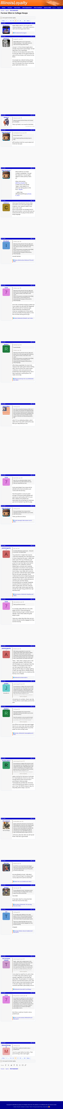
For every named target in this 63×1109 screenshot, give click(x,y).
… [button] (8, 20)
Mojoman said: (16, 118)
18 (20, 20)
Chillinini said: (16, 241)
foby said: (15, 548)
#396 (31, 885)
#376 (31, 23)
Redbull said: (16, 648)
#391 (31, 681)
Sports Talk (47, 7)
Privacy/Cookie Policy (38, 1106)
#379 (31, 130)
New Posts (17, 7)
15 (13, 20)
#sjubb (21, 189)
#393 (31, 758)
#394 (31, 818)
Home (3, 7)
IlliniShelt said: (16, 345)
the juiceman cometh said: (19, 995)
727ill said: (15, 406)
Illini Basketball (27, 7)
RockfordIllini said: (17, 821)
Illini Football (38, 7)
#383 (31, 285)
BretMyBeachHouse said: (19, 133)
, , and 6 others (23, 261)
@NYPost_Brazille (20, 183)
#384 (31, 342)
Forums (10, 7)
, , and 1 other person (23, 931)
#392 (31, 706)
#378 (31, 115)
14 (10, 20)
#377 (31, 36)
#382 (31, 238)
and (21, 33)
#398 (31, 956)
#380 (31, 168)
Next (28, 20)
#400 (31, 1042)
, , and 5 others (23, 881)
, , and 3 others (23, 734)
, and (23, 989)
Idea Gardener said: (17, 602)
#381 (31, 200)
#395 (31, 860)
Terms (31, 1106)
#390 (31, 645)
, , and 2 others (24, 318)
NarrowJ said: (16, 888)
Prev (3, 20)
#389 (31, 599)
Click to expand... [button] (23, 696)
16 (15, 20)
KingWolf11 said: (17, 39)
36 (24, 20)
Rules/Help (45, 1106)
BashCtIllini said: (17, 478)
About (27, 1106)
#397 (31, 909)
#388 (31, 545)
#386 (31, 475)
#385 (31, 403)
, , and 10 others (22, 521)
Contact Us (23, 1106)
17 (17, 20)
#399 (31, 992)
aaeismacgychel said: (18, 684)
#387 (31, 505)
